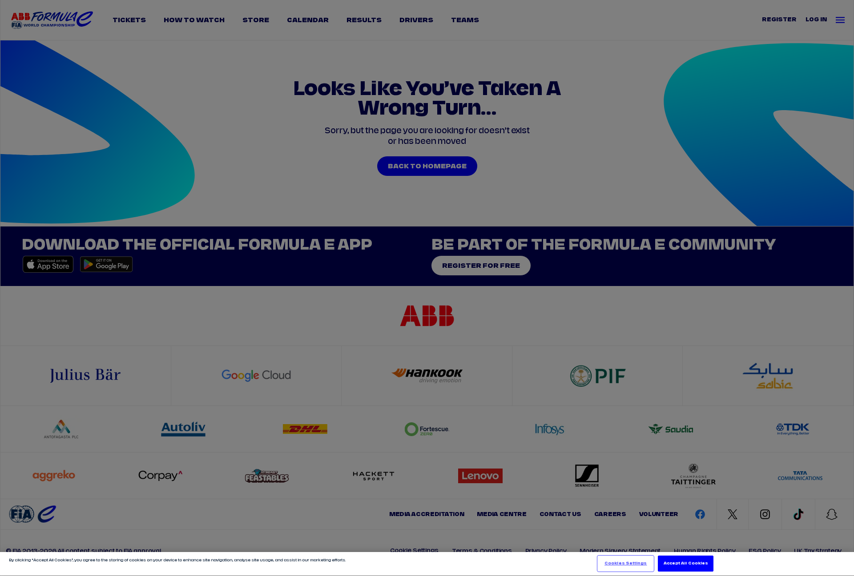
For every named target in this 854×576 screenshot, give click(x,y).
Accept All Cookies (686, 563)
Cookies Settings (625, 563)
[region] (427, 564)
